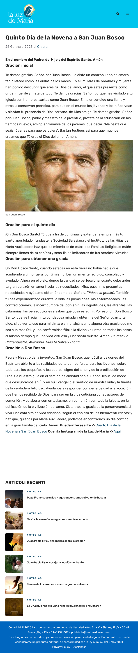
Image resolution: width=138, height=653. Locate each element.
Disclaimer (79, 646)
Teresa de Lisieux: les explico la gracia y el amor (57, 584)
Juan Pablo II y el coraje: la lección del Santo (55, 562)
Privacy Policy (61, 646)
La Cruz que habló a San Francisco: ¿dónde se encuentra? (64, 605)
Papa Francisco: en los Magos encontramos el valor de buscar (66, 497)
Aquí (117, 431)
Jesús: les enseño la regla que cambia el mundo (57, 519)
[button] (118, 13)
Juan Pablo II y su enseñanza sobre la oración (56, 540)
